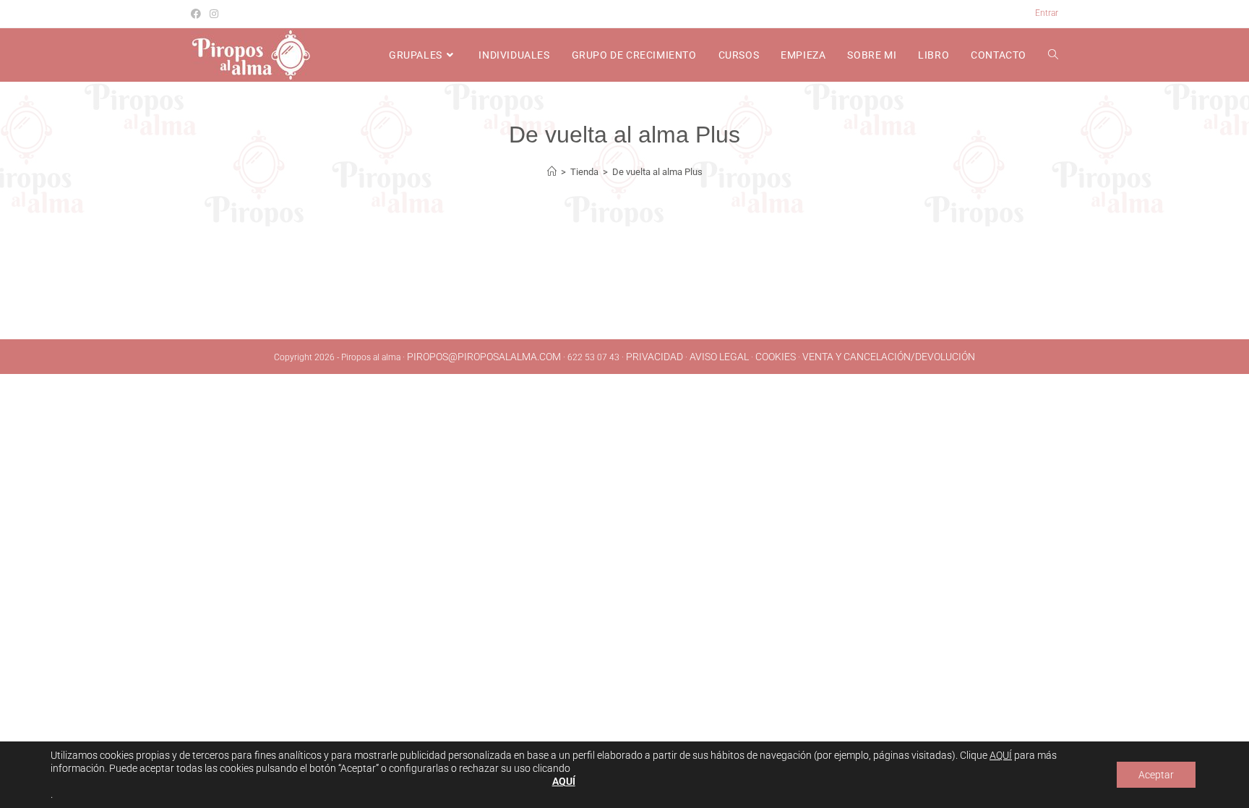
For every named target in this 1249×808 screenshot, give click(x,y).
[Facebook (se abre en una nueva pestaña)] (198, 14)
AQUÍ (1001, 755)
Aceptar (1156, 775)
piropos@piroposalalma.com (484, 356)
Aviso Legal (719, 356)
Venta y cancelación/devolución (888, 356)
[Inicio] (552, 171)
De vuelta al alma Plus (657, 171)
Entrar (1046, 13)
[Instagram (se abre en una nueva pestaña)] (214, 14)
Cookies (775, 356)
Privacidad (654, 356)
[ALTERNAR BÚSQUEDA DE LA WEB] (1053, 55)
